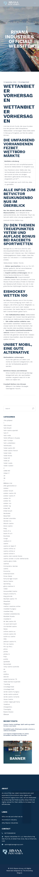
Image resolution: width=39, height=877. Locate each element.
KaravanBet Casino (10, 591)
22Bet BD (7, 471)
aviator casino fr (9, 496)
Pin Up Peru (8, 646)
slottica (6, 674)
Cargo (6, 538)
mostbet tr (7, 619)
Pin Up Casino (9, 644)
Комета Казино (8, 712)
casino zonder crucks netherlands (16, 558)
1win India (7, 435)
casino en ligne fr (10, 546)
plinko (6, 651)
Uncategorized (9, 689)
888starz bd (8, 483)
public (6, 659)
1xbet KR (7, 458)
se (4, 669)
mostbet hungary (10, 609)
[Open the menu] (35, 3)
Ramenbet (7, 664)
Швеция (6, 714)
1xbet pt (6, 460)
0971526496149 (9, 833)
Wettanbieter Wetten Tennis (13, 263)
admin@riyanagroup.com (14, 844)
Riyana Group (18, 868)
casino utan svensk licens (13, 556)
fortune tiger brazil (10, 579)
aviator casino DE (10, 493)
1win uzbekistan (9, 443)
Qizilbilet (7, 661)
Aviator (6, 488)
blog (5, 528)
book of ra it (8, 533)
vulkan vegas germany (12, 702)
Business (7, 536)
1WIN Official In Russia (12, 438)
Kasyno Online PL (10, 594)
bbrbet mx (7, 521)
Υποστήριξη (7, 709)
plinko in (7, 654)
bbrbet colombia (10, 518)
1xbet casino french (11, 450)
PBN (5, 639)
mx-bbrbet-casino (10, 626)
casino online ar (9, 551)
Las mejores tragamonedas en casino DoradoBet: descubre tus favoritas (16, 734)
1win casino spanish (11, 430)
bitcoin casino (9, 523)
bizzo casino (8, 526)
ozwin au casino (9, 636)
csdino (6, 569)
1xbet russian (8, 466)
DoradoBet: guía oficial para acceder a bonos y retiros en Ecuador (19, 729)
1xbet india (7, 453)
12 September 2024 (10, 82)
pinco (5, 649)
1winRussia (7, 445)
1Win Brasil (7, 425)
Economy (7, 571)
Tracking (7, 684)
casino (6, 543)
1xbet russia (8, 463)
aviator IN (7, 498)
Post (5, 656)
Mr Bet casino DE (10, 621)
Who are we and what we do (12, 816)
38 (4, 478)
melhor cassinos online (12, 606)
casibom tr (7, 541)
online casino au (9, 631)
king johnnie (8, 596)
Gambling (7, 584)
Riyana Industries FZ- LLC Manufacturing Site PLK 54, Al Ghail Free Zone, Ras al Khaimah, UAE (19, 839)
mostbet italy (8, 611)
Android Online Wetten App (13, 220)
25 (4, 476)
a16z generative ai (10, 486)
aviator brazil (8, 491)
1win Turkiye (8, 440)
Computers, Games (11, 566)
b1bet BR (7, 508)
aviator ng (7, 506)
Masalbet (7, 601)
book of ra (7, 531)
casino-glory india (10, 561)
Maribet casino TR (10, 599)
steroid (6, 677)
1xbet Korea (8, 455)
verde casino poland (11, 694)
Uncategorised (9, 687)
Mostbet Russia (9, 616)
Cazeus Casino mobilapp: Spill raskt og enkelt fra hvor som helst (19, 725)
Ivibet (5, 589)
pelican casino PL (10, 641)
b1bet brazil (8, 511)
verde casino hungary (11, 692)
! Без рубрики (8, 420)
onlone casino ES (10, 634)
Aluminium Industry (9, 820)
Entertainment (9, 574)
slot (5, 672)
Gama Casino (8, 581)
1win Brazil (7, 428)
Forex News (8, 576)
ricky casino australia (11, 667)
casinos (6, 564)
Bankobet (7, 513)
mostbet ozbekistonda (12, 614)
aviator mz (7, 503)
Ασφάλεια (7, 704)
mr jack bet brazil (10, 624)
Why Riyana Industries (10, 823)
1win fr (6, 433)
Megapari (7, 604)
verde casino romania (11, 697)
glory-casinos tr (9, 586)
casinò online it (9, 553)
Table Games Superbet (12, 682)
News (5, 629)
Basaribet (7, 516)
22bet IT (7, 473)
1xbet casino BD (9, 448)
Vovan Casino (8, 699)
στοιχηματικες (8, 707)
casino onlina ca (9, 548)
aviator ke (7, 501)
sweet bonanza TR (10, 679)
